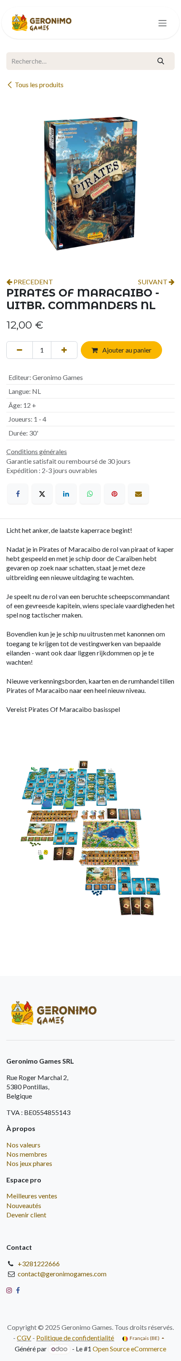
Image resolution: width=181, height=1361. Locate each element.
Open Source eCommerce (129, 1349)
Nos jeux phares (29, 1163)
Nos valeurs (23, 1145)
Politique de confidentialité (75, 1338)
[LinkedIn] (66, 494)
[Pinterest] (114, 494)
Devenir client (26, 1215)
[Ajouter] (64, 350)
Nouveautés (23, 1205)
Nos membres (26, 1154)
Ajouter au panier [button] (126, 350)
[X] (42, 494)
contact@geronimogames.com (62, 1274)
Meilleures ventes (31, 1196)
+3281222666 (39, 1263)
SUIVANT (153, 282)
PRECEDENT (32, 282)
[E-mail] (138, 494)
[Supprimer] (19, 350)
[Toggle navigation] (162, 23)
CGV (24, 1338)
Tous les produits (39, 84)
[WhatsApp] (90, 494)
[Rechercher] (161, 61)
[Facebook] (18, 494)
